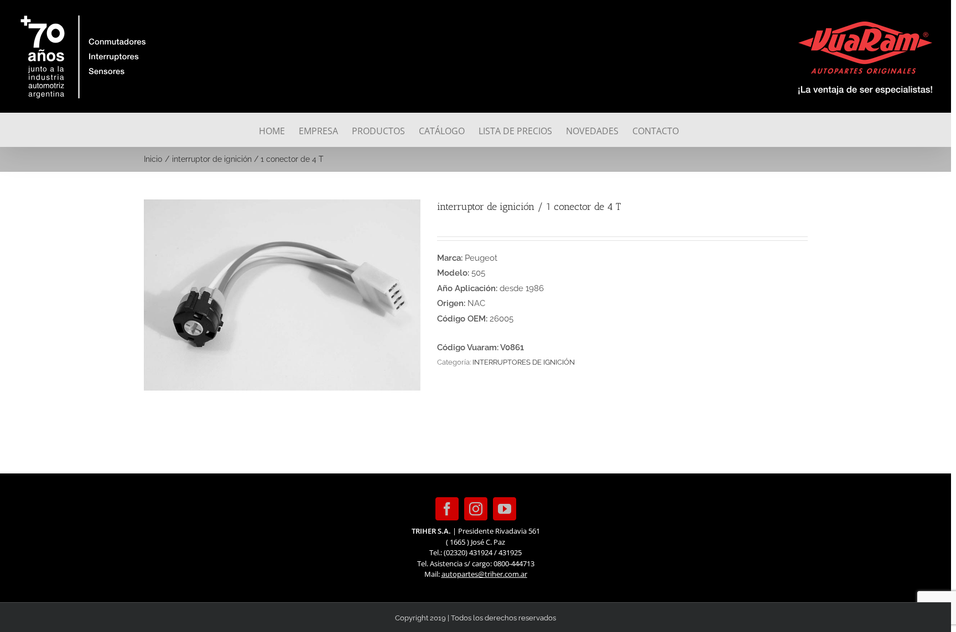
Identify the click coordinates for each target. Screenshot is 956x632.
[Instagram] (475, 508)
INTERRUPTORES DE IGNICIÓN (523, 362)
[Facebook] (447, 508)
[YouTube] (504, 508)
